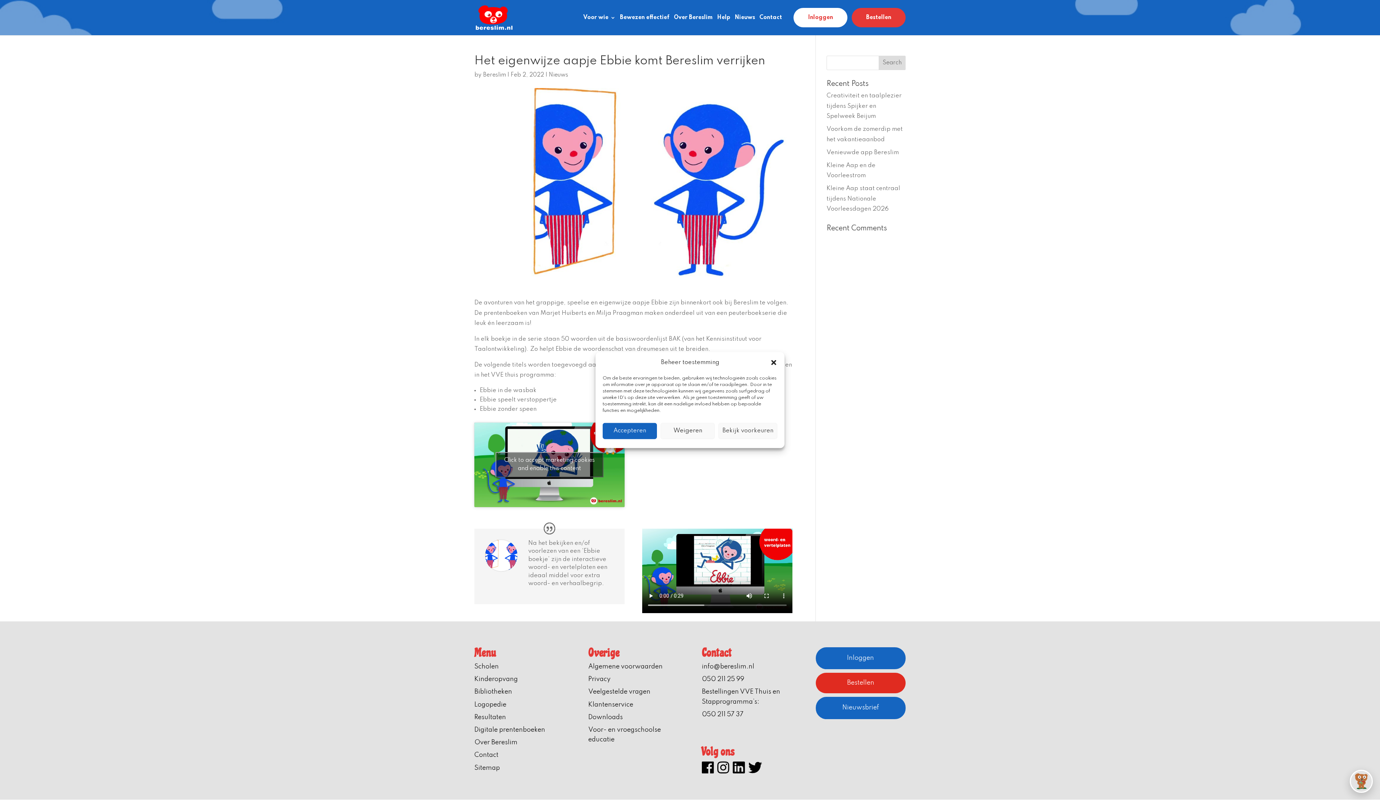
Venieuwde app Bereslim (863, 153)
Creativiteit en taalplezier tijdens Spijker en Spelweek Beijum (864, 106)
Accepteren (629, 431)
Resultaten (490, 717)
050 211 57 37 (723, 714)
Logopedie (490, 705)
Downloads (605, 717)
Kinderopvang (496, 679)
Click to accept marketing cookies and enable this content (549, 465)
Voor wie (595, 17)
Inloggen (820, 17)
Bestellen (878, 17)
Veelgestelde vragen (619, 692)
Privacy (599, 679)
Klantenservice (610, 705)
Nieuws (745, 17)
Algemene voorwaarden (625, 666)
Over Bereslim (693, 17)
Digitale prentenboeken (509, 730)
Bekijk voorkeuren (747, 431)
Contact (770, 17)
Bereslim (494, 75)
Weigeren (687, 431)
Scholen (486, 666)
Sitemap (487, 768)
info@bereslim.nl (728, 666)
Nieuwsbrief (860, 707)
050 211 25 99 (723, 679)
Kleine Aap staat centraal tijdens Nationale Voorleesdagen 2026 (863, 198)
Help (723, 17)
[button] (773, 362)
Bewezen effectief (645, 17)
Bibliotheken (493, 692)
